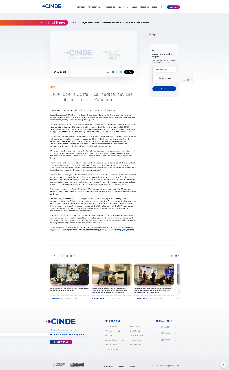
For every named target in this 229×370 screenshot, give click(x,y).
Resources (135, 326)
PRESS (154, 7)
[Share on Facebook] (116, 72)
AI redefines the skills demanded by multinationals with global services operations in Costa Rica (152, 290)
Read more (57, 298)
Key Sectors (111, 336)
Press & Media (111, 349)
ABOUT (134, 7)
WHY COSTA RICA (94, 7)
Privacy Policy (109, 366)
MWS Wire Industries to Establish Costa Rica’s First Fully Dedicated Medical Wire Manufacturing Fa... (109, 290)
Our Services (111, 326)
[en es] (163, 7)
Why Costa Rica (112, 331)
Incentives (135, 331)
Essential (52, 22)
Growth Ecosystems (114, 340)
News (73, 23)
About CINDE (111, 345)
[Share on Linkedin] (113, 72)
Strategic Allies (137, 336)
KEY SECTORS (123, 7)
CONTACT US (173, 7)
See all (174, 256)
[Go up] (223, 364)
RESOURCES (144, 7)
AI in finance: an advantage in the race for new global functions (69, 289)
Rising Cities (136, 345)
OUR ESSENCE (109, 7)
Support (122, 366)
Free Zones (135, 340)
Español (132, 366)
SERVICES (81, 7)
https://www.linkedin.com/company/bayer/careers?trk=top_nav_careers (99, 230)
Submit (164, 89)
